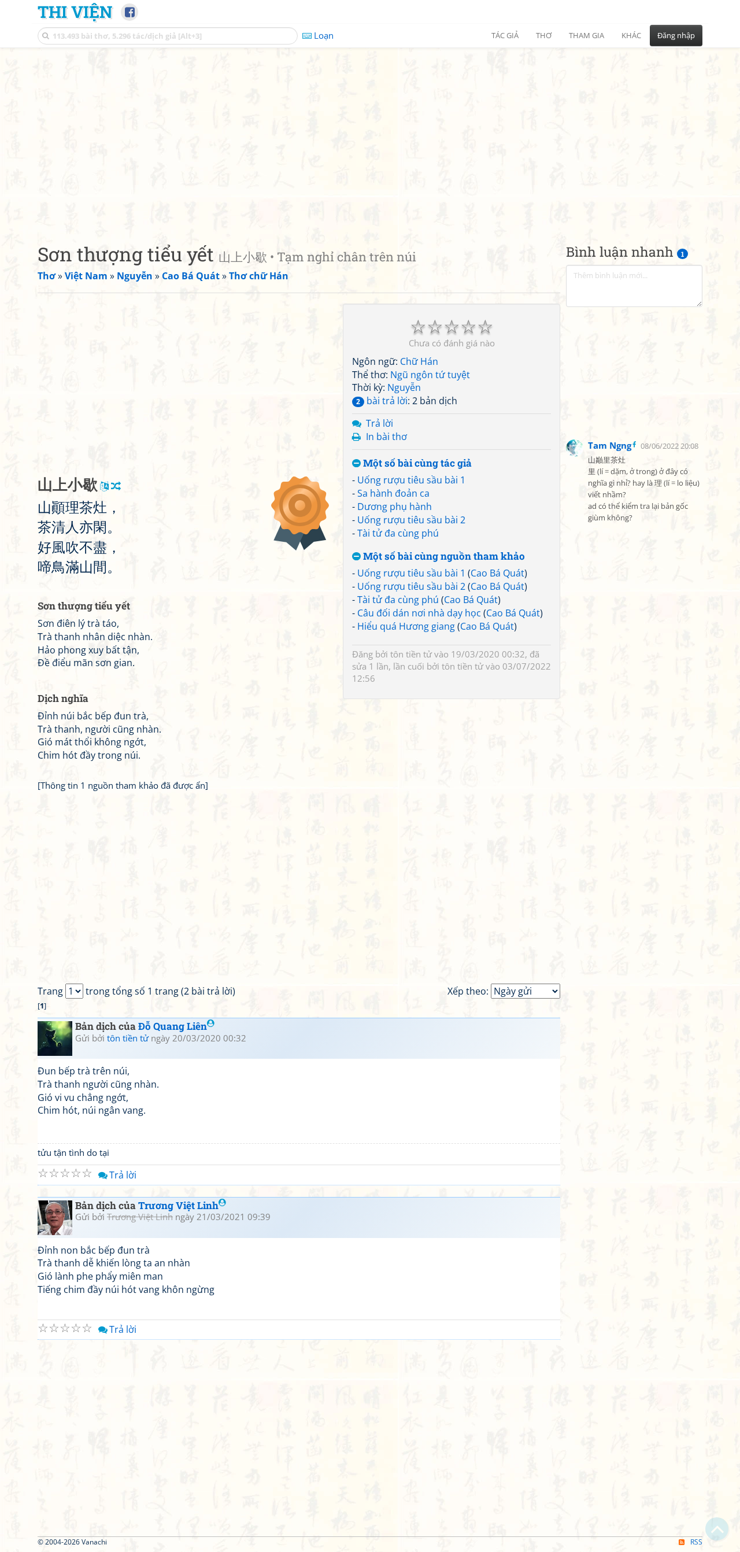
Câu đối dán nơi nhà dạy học (419, 613)
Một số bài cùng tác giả (416, 463)
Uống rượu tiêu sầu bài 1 (411, 480)
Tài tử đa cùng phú (398, 533)
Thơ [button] (544, 35)
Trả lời (379, 423)
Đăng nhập (676, 35)
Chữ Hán (419, 361)
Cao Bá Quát (497, 573)
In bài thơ (386, 436)
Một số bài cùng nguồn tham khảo (443, 556)
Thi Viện (75, 12)
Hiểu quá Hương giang (406, 626)
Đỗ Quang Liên (172, 1026)
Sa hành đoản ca (393, 493)
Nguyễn (404, 387)
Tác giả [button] (505, 35)
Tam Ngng (609, 445)
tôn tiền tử (411, 654)
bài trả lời (382, 400)
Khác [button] (631, 35)
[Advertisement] (370, 136)
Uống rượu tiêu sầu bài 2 (411, 519)
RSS (696, 1542)
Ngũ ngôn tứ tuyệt (430, 374)
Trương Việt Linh (178, 1205)
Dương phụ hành (394, 506)
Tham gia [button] (586, 35)
